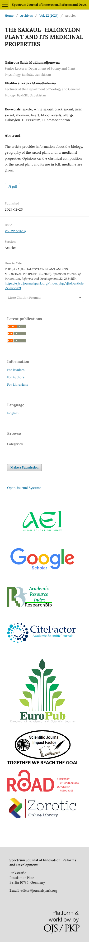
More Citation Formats (24, 298)
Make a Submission (24, 467)
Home (9, 16)
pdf (14, 187)
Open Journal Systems (24, 488)
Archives (26, 16)
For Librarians (17, 385)
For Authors (15, 377)
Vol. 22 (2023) (48, 16)
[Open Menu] (4, 4)
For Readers (15, 370)
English (13, 413)
